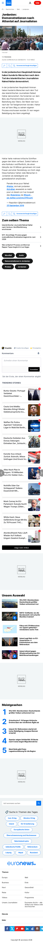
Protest (8, 267)
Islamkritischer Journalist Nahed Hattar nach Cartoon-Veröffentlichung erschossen (17, 227)
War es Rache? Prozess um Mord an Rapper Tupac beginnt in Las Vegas (16, 246)
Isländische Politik (13, 847)
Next (4, 887)
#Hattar (10, 186)
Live (37, 3)
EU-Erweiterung (27, 824)
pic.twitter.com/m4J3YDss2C (20, 198)
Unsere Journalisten (9, 902)
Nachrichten (10, 9)
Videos (4, 897)
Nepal (20, 853)
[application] (21, 38)
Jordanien (25, 9)
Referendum (32, 847)
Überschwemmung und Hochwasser (21, 835)
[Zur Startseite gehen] (8, 3)
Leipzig (8, 853)
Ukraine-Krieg (29, 818)
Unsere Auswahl (13, 595)
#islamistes (15, 195)
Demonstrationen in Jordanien (17, 261)
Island (11, 824)
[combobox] (21, 803)
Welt (18, 9)
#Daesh (27, 195)
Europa (4, 877)
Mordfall (8, 255)
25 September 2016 (15, 205)
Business (5, 882)
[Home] (2, 9)
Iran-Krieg (12, 818)
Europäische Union (21, 830)
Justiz (21, 255)
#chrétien (11, 189)
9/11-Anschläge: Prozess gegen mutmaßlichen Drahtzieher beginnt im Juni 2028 (18, 237)
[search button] (38, 803)
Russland (34, 853)
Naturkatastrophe (21, 841)
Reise (4, 893)
